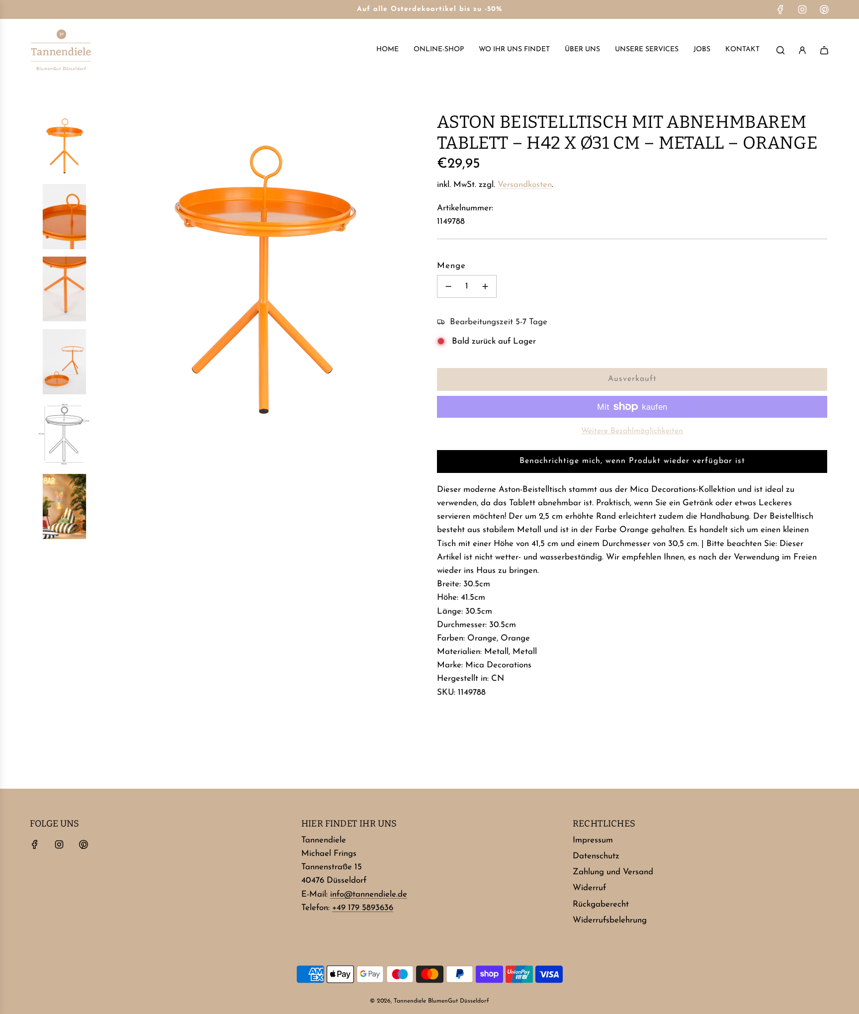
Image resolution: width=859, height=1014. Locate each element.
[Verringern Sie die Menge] (448, 286)
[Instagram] (802, 9)
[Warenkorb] (824, 50)
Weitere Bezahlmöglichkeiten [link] (632, 431)
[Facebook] (780, 9)
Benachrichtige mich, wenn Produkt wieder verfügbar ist (632, 461)
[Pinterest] (824, 9)
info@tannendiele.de (368, 894)
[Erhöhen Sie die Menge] (485, 286)
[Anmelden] (802, 50)
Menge (451, 266)
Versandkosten (525, 185)
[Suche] (780, 50)
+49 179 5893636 (362, 908)
